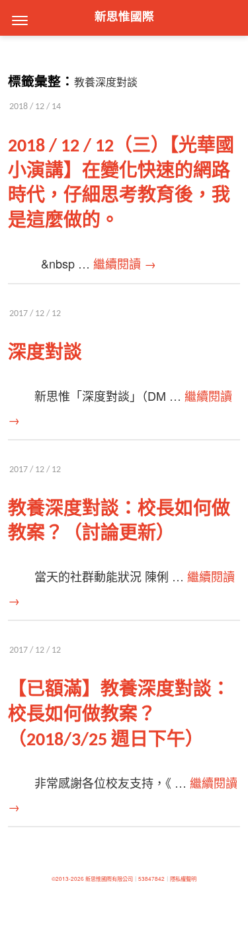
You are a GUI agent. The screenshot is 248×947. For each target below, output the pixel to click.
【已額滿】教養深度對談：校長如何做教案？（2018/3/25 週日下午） (119, 715)
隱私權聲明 (183, 878)
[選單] (20, 20)
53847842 (151, 878)
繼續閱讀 (124, 263)
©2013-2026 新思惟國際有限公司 (92, 878)
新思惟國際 (124, 17)
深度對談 (45, 354)
